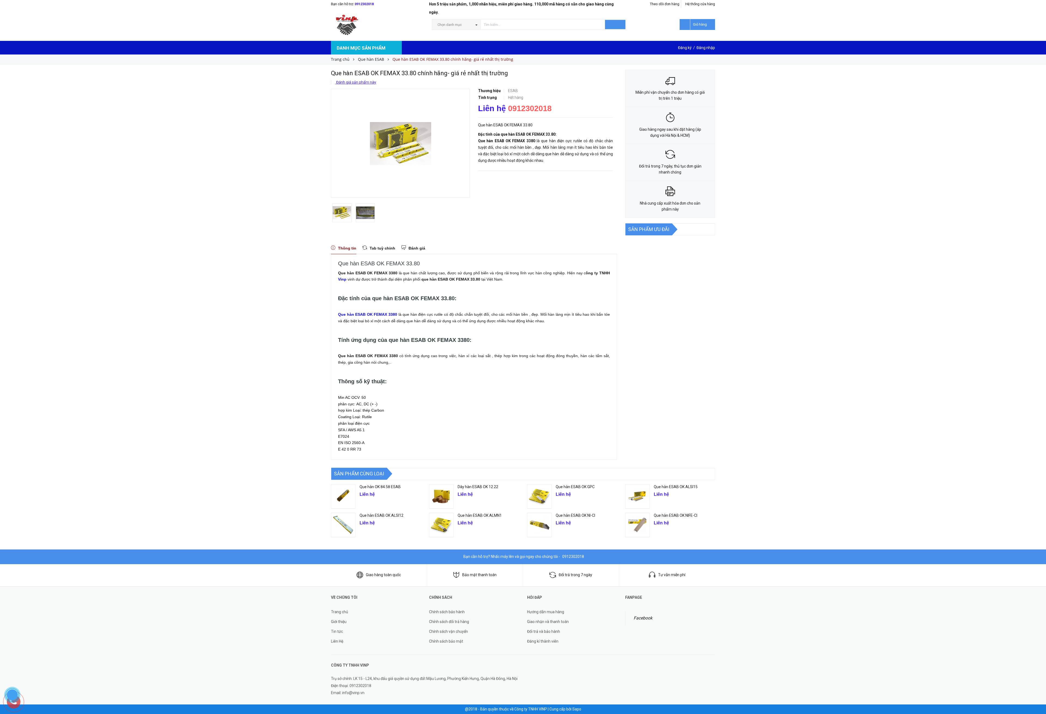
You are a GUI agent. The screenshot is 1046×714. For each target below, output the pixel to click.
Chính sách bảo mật (446, 641)
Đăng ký (685, 47)
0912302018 (364, 4)
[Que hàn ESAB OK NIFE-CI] (637, 525)
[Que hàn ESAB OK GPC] (539, 496)
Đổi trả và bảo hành (543, 631)
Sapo (576, 709)
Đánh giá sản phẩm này (355, 82)
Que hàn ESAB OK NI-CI (575, 515)
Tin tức (337, 631)
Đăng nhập (706, 47)
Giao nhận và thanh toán (548, 621)
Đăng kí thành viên (542, 641)
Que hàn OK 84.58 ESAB (380, 487)
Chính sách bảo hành (447, 612)
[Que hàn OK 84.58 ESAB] (343, 496)
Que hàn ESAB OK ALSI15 (676, 487)
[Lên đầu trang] (1036, 678)
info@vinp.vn (353, 693)
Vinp (342, 279)
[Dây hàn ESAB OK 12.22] (441, 496)
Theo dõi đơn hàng (664, 4)
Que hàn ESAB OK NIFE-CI (675, 515)
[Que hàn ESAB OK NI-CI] (539, 525)
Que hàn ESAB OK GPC (575, 487)
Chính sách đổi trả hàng (449, 621)
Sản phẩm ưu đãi (648, 229)
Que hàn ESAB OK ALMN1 (480, 515)
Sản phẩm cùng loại (359, 473)
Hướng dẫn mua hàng (545, 612)
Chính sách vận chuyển (448, 631)
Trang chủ (339, 612)
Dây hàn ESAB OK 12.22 (478, 487)
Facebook (643, 618)
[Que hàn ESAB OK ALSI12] (343, 525)
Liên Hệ (337, 641)
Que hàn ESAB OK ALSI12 (381, 515)
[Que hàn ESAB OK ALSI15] (637, 496)
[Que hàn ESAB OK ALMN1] (441, 525)
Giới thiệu (338, 621)
